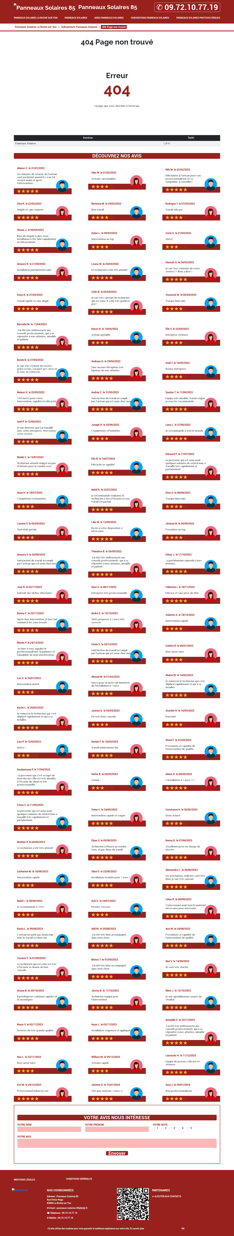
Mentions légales (24, 1179)
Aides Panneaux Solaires (109, 18)
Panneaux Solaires (76, 18)
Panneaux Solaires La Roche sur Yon (35, 18)
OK (182, 1228)
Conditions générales (79, 1179)
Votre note (160, 1124)
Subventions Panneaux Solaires (150, 18)
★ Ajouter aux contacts (166, 1196)
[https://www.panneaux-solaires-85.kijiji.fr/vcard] (133, 1204)
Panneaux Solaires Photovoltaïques (198, 18)
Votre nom (24, 1124)
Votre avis (24, 1136)
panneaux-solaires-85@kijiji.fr (72, 1208)
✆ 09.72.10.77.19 (187, 7)
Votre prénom (94, 1124)
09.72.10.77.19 (69, 1213)
